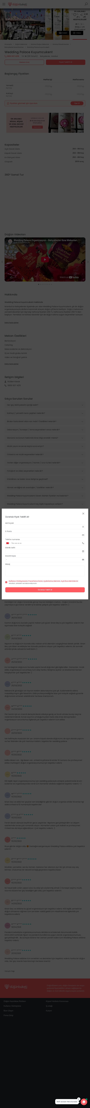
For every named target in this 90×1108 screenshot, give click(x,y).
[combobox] (8, 543)
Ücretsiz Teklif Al (45, 590)
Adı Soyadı (9, 523)
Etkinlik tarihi (10, 547)
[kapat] (83, 513)
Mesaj (7, 564)
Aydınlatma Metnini (51, 581)
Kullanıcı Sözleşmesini (18, 581)
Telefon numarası (12, 539)
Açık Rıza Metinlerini (69, 581)
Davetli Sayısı (10, 556)
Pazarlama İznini (35, 581)
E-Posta (8, 531)
